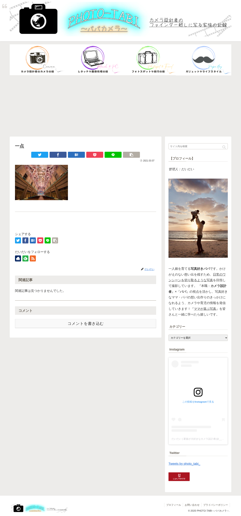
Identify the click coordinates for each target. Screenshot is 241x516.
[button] (224, 147)
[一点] (76, 155)
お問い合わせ (192, 504)
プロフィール (173, 504)
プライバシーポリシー (215, 504)
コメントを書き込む (86, 323)
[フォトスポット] (148, 60)
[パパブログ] (203, 60)
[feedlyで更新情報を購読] (25, 258)
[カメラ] (37, 60)
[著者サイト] (18, 258)
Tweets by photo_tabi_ (184, 463)
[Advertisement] (120, 106)
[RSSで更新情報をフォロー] (33, 258)
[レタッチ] (92, 60)
